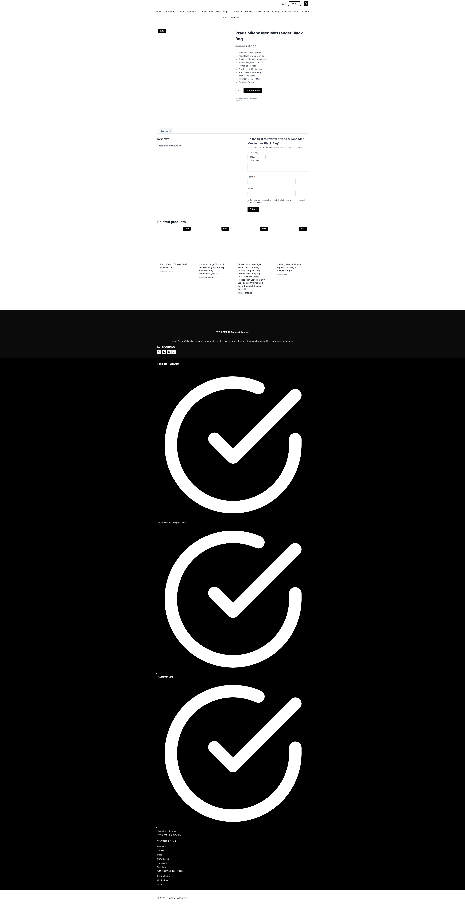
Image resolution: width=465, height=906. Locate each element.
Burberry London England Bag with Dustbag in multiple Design (289, 267)
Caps (266, 11)
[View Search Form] (306, 3)
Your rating (254, 152)
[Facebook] (159, 352)
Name (251, 177)
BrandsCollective (186, 341)
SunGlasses (215, 11)
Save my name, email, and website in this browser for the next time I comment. (277, 201)
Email (251, 188)
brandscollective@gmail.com (172, 522)
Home (159, 11)
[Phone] (173, 352)
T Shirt (203, 11)
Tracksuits (237, 11)
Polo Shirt (286, 11)
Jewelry (275, 11)
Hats (225, 17)
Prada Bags (253, 98)
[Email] (169, 352)
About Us (162, 884)
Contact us (162, 880)
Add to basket (253, 90)
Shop (294, 3)
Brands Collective (177, 898)
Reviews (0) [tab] (166, 131)
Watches (249, 11)
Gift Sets (305, 11)
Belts (181, 11)
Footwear (161, 846)
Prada (241, 100)
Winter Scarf (236, 17)
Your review (254, 160)
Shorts (259, 11)
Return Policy (163, 876)
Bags (246, 98)
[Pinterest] (164, 352)
